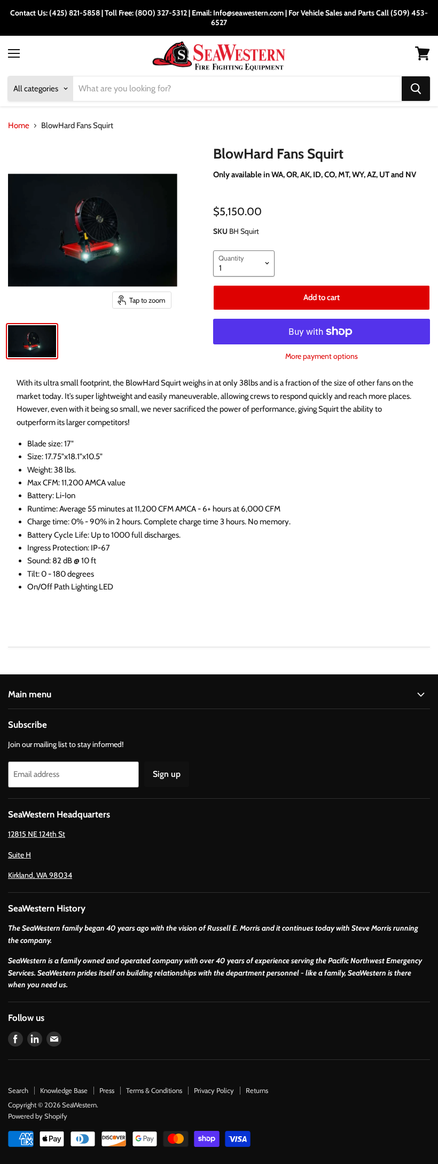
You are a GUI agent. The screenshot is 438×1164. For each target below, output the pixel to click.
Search (18, 1090)
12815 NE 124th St (36, 834)
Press (106, 1090)
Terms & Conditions (154, 1090)
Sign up (167, 774)
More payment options (321, 356)
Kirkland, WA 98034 (40, 875)
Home (18, 125)
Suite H (19, 855)
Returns (257, 1090)
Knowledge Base (64, 1090)
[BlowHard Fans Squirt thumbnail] (32, 341)
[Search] (416, 88)
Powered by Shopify (37, 1116)
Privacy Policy (214, 1090)
